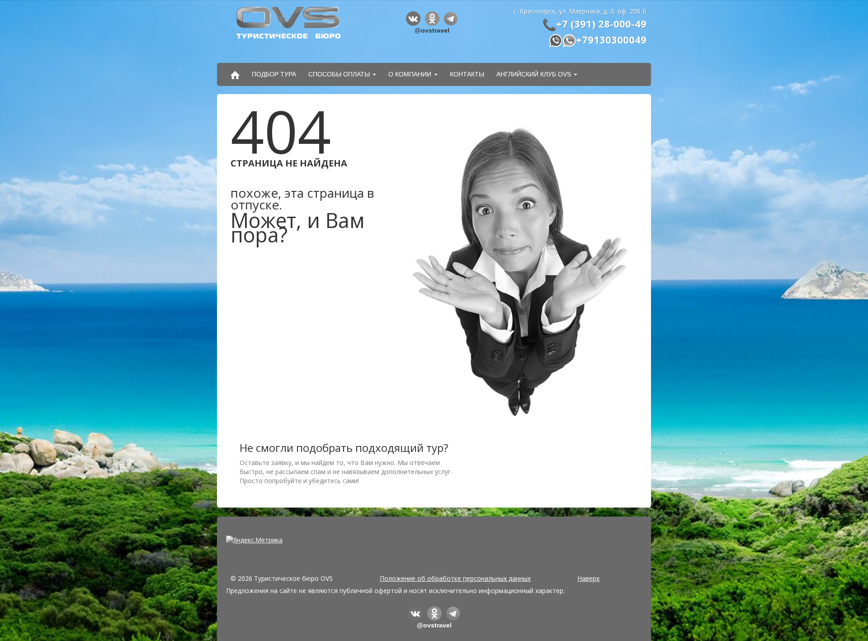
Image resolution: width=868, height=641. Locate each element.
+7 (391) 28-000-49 (601, 23)
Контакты (467, 74)
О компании (409, 74)
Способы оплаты (339, 74)
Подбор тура (274, 74)
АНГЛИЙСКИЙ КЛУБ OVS (533, 74)
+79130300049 (611, 39)
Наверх (588, 578)
